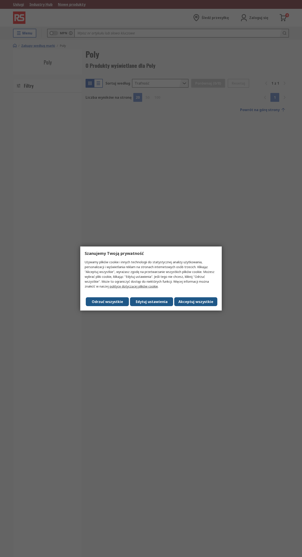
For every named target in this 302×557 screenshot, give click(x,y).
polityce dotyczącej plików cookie (134, 286)
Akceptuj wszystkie (195, 301)
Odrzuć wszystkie (107, 301)
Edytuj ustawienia (152, 301)
